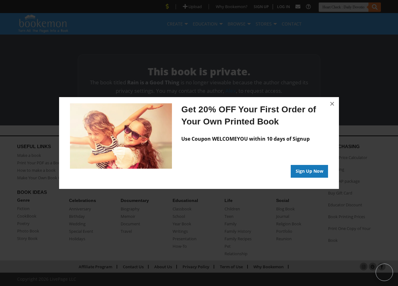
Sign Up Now (309, 171)
